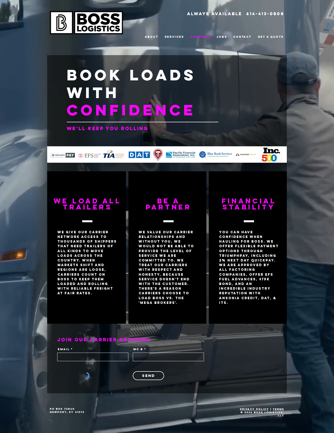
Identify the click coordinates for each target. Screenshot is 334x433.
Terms (278, 409)
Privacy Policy (254, 409)
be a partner (169, 204)
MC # (138, 349)
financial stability (249, 204)
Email (64, 349)
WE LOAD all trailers (88, 204)
